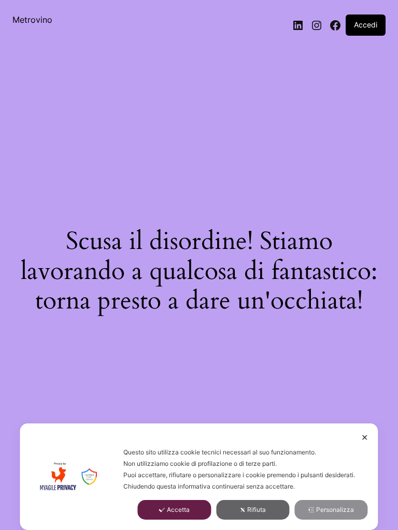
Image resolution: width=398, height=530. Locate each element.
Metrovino (32, 19)
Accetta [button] (178, 509)
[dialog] (199, 476)
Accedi (365, 24)
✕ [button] (364, 437)
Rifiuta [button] (256, 509)
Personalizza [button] (335, 509)
